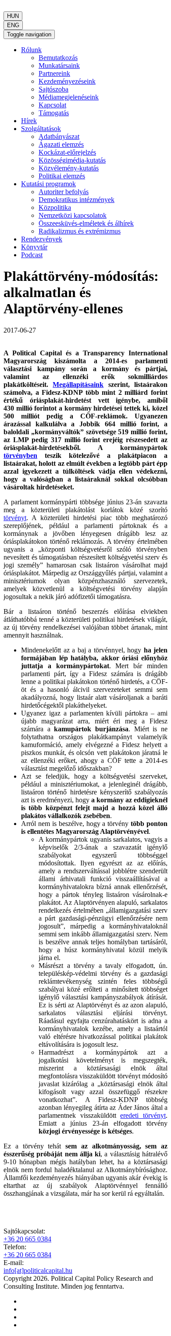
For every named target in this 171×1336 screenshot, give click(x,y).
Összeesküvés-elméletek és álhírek (86, 223)
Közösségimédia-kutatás (72, 160)
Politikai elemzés (62, 176)
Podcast (32, 255)
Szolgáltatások (41, 128)
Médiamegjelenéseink (69, 97)
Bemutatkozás (58, 57)
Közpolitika (55, 207)
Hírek (29, 120)
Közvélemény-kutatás (69, 168)
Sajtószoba (53, 89)
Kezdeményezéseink (67, 81)
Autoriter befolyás (64, 191)
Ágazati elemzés (61, 144)
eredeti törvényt (143, 1115)
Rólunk (31, 49)
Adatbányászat (59, 136)
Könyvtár (34, 247)
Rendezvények (41, 239)
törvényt (15, 517)
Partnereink (54, 73)
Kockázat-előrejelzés (67, 152)
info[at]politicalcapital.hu (38, 1270)
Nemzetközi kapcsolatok (73, 215)
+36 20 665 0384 (27, 1239)
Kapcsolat (52, 105)
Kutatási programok (48, 184)
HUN (13, 16)
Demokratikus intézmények (76, 199)
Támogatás (54, 113)
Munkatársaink (59, 65)
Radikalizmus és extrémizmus (80, 231)
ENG (13, 25)
